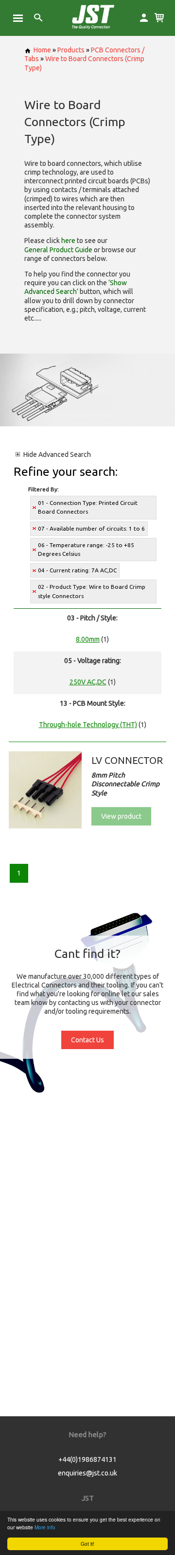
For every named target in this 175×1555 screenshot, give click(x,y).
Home (42, 50)
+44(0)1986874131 (87, 1459)
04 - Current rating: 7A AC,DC (77, 570)
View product (121, 816)
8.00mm (88, 639)
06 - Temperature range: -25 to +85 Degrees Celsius (86, 549)
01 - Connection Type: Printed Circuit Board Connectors (88, 507)
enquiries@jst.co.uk (87, 1473)
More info (45, 1527)
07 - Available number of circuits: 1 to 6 (91, 528)
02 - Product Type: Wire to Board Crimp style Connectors (91, 591)
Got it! (87, 1543)
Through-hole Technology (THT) (88, 725)
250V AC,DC (88, 682)
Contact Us (87, 1040)
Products (71, 50)
